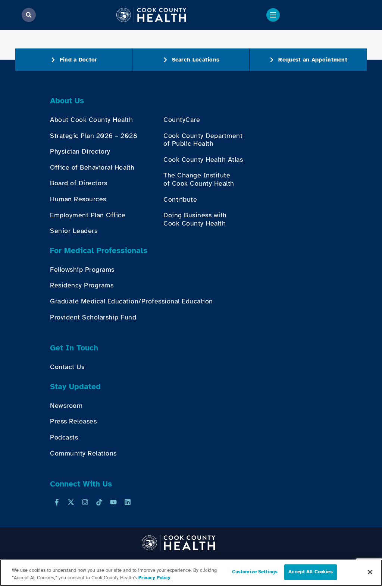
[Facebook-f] (56, 502)
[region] (191, 573)
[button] (29, 15)
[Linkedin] (127, 502)
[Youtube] (113, 502)
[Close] (370, 572)
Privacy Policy (154, 578)
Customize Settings (255, 572)
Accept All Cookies (310, 572)
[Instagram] (85, 502)
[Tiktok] (99, 502)
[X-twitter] (71, 502)
